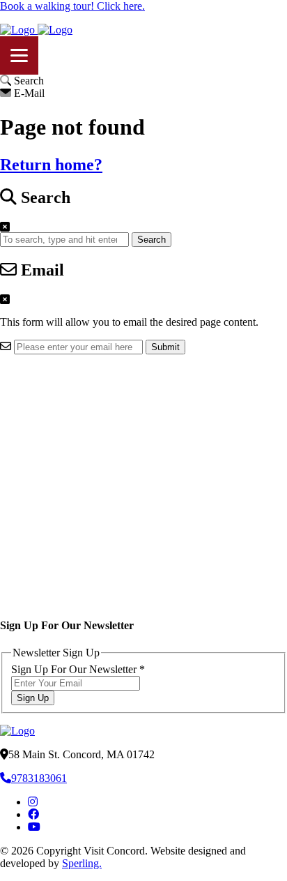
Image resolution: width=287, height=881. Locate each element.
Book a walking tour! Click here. (72, 6)
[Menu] (19, 55)
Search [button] (151, 239)
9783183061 (39, 778)
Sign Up (33, 698)
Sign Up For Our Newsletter (78, 669)
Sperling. (82, 863)
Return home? (51, 165)
